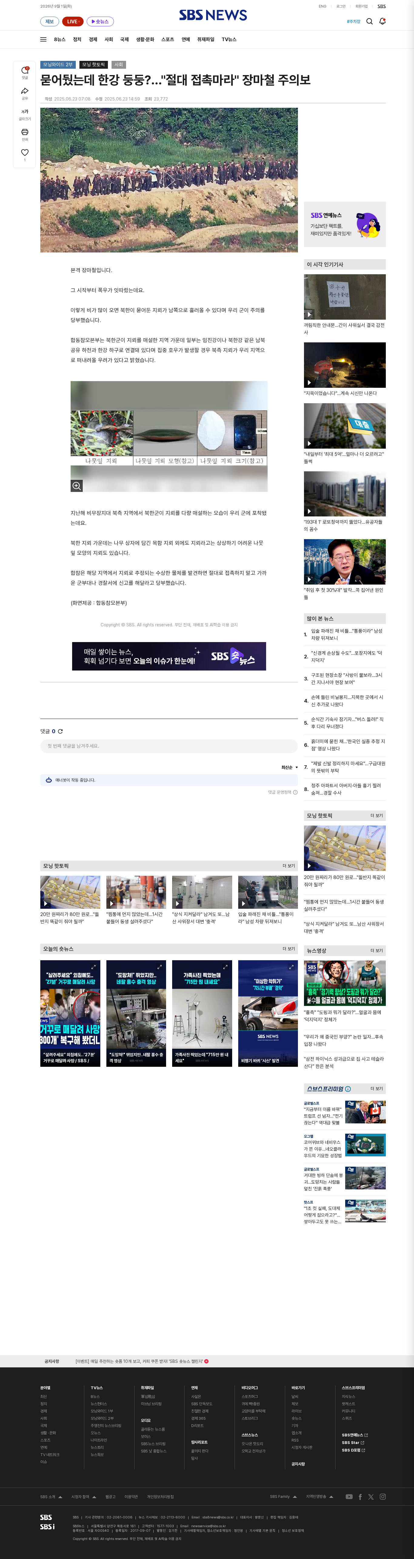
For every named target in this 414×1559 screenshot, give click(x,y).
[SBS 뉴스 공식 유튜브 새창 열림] (349, 1496)
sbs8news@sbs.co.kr (218, 1517)
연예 (186, 39)
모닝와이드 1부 (102, 1411)
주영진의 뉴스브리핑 (106, 1425)
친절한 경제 (200, 1411)
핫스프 (308, 1202)
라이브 (297, 1411)
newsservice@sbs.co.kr (208, 1526)
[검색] (369, 21)
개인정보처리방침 (160, 1497)
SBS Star (350, 1442)
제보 (295, 1404)
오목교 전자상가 (253, 1451)
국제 (124, 39)
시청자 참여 (84, 1498)
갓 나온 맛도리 (252, 1444)
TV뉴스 (229, 39)
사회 (109, 39)
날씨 (295, 1396)
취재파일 (205, 39)
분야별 (45, 1386)
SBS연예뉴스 (352, 1434)
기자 (295, 1425)
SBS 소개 (51, 1498)
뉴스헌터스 (99, 1404)
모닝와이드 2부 (58, 65)
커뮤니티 (348, 1411)
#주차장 (353, 21)
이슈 (43, 1462)
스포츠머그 (250, 1396)
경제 (93, 39)
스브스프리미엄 (353, 1386)
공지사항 (298, 1464)
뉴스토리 (97, 1447)
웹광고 (110, 1497)
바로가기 (298, 1386)
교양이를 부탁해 (253, 1411)
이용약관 (131, 1497)
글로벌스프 (311, 1103)
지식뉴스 (348, 1396)
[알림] (382, 21)
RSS (295, 1440)
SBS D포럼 (351, 1449)
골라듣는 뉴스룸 (153, 1429)
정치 (77, 39)
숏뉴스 (297, 1418)
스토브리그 (250, 1418)
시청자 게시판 (302, 1447)
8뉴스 (60, 39)
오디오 (146, 1419)
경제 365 (198, 1418)
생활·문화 (145, 39)
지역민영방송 (319, 1497)
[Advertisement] (169, 827)
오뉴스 (96, 1433)
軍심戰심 (148, 1396)
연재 (194, 1386)
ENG (322, 6)
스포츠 (168, 39)
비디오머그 (250, 1386)
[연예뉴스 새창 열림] (345, 224)
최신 (43, 1396)
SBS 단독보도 (201, 1404)
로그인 (341, 6)
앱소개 (297, 1433)
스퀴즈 (347, 1418)
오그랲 (308, 1136)
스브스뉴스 (250, 1433)
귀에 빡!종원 (251, 1404)
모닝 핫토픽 (93, 65)
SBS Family (283, 1497)
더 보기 (287, 864)
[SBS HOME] (382, 6)
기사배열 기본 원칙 (262, 1531)
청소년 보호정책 (293, 1531)
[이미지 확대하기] (77, 486)
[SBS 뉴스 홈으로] (213, 15)
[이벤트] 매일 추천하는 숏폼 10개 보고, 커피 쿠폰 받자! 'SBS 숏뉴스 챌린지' (139, 1360)
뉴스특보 (97, 1454)
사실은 (196, 1396)
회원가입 (362, 6)
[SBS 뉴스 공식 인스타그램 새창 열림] (383, 1496)
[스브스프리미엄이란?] (349, 1088)
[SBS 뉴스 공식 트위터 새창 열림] (371, 1496)
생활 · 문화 (48, 1433)
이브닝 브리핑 (151, 1404)
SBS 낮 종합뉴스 (153, 1451)
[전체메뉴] (43, 39)
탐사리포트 (199, 1441)
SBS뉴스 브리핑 (153, 1444)
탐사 (194, 1458)
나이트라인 (99, 1440)
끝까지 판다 (200, 1451)
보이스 (146, 1436)
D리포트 (197, 1425)
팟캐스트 (348, 1404)
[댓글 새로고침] (60, 731)
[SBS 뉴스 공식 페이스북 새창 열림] (360, 1497)
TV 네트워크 (49, 1454)
